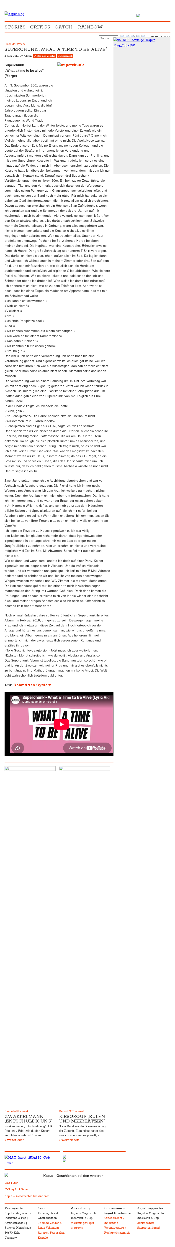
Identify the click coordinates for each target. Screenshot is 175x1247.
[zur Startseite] (14, 14)
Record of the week (16, 1111)
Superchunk (65, 56)
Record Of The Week (72, 1111)
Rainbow (90, 27)
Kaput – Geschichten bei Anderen (27, 1196)
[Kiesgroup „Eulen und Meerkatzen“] (84, 937)
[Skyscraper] (141, 42)
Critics (40, 27)
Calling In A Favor (17, 1189)
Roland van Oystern (31, 685)
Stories (15, 27)
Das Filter (12, 1183)
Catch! (64, 27)
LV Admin (26, 56)
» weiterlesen (15, 1140)
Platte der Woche (44, 56)
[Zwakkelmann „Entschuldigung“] (30, 937)
